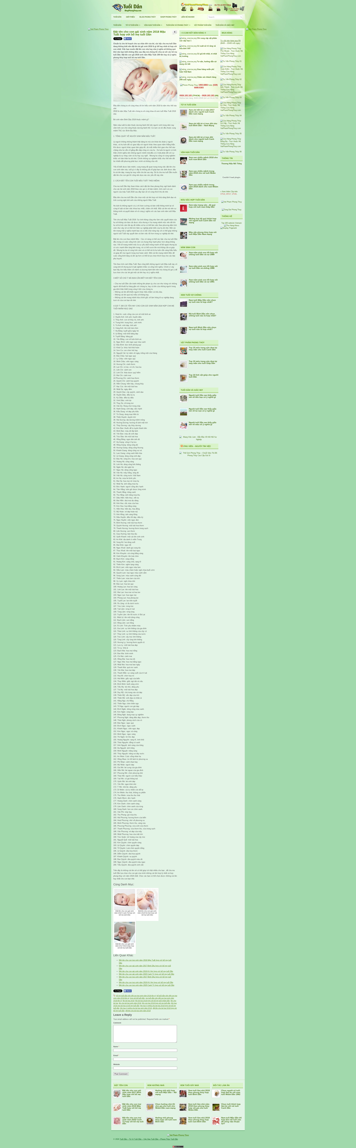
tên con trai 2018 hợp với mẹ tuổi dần (156, 1003)
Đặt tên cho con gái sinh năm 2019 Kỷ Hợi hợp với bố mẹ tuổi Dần (146, 971)
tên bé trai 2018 (128, 1001)
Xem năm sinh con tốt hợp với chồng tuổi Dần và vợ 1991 (203, 281)
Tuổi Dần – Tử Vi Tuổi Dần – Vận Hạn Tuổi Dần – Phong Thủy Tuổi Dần (149, 1139)
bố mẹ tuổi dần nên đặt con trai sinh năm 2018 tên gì (136, 996)
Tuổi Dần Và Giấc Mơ (225, 25)
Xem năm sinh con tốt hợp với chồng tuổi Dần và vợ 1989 (203, 253)
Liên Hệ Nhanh (187, 17)
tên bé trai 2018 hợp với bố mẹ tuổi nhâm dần (152, 1001)
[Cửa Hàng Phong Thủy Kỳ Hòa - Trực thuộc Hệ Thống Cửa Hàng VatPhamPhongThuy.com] (231, 110)
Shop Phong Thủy (168, 17)
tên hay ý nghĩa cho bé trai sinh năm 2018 (136, 1008)
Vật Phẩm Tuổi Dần (202, 25)
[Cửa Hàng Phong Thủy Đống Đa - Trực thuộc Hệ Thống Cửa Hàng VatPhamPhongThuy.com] (231, 146)
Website (116, 1064)
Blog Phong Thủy (147, 17)
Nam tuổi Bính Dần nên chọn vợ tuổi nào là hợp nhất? (202, 328)
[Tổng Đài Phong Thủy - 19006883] (231, 210)
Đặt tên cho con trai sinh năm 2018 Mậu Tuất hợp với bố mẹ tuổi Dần (131, 1107)
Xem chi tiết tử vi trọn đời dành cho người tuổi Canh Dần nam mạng (201, 139)
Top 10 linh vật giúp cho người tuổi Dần (203, 376)
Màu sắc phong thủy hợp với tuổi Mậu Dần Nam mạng (203, 233)
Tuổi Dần (117, 17)
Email (116, 1056)
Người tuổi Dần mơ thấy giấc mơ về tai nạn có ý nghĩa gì (202, 410)
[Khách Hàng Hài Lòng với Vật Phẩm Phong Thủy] (231, 202)
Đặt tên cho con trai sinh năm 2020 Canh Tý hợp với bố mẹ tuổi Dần (146, 985)
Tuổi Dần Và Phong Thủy (178, 25)
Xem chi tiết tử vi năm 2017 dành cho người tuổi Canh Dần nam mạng (201, 112)
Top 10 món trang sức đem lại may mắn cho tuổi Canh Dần (203, 349)
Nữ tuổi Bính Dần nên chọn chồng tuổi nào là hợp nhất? (202, 315)
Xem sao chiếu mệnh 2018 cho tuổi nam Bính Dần (203, 158)
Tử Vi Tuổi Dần (133, 25)
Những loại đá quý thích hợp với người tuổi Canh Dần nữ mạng (202, 220)
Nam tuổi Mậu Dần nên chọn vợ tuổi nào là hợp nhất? (202, 301)
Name (116, 1047)
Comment (117, 1023)
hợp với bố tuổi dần (137, 998)
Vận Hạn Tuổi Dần (153, 25)
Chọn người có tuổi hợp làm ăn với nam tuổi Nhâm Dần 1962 (230, 1092)
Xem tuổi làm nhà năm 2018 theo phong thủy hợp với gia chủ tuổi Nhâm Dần (198, 1107)
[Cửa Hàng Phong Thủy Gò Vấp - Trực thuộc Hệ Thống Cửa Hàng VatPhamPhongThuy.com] (231, 128)
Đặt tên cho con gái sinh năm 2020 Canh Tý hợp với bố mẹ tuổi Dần (146, 974)
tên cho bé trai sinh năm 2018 (130, 1003)
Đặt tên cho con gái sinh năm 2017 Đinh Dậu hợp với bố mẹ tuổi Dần (131, 1093)
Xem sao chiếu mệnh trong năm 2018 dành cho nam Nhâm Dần (203, 187)
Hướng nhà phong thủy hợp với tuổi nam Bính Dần (166, 1120)
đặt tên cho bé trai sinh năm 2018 (138, 1011)
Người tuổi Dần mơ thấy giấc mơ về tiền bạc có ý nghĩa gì (202, 396)
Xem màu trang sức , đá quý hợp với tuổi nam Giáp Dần (202, 206)
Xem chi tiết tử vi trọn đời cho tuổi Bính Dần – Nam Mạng (203, 124)
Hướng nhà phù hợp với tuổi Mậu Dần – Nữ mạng (166, 1092)
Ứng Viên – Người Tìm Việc (197, 446)
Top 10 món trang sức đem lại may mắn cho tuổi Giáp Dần (203, 362)
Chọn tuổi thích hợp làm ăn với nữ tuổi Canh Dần (231, 1106)
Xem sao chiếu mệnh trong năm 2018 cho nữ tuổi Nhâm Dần (202, 173)
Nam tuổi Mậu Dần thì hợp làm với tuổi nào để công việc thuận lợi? (231, 1121)
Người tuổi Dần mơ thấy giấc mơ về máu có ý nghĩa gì (202, 423)
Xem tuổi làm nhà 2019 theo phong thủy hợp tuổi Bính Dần (199, 1092)
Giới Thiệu (130, 17)
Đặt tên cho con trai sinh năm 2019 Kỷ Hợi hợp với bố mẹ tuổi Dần (146, 982)
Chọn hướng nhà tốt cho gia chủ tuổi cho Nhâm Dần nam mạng (165, 1106)
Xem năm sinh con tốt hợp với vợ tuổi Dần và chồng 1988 (203, 267)
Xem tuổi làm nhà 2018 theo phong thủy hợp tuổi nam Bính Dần (199, 1120)
